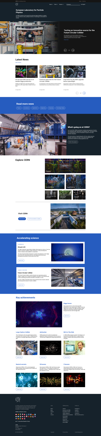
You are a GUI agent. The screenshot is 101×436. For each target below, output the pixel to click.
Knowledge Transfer (66, 411)
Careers (64, 408)
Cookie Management (79, 432)
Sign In (80, 1)
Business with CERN (66, 410)
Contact (52, 414)
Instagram (77, 408)
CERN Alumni (65, 417)
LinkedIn (76, 410)
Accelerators (26, 108)
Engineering (43, 108)
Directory (84, 1)
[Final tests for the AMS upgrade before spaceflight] (74, 77)
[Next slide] (73, 50)
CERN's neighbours (66, 413)
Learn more (21, 260)
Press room (65, 419)
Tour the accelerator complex (34, 218)
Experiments (35, 108)
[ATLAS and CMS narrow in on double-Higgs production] (26, 77)
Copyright (52, 432)
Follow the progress (73, 141)
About (52, 408)
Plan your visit (22, 218)
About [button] (50, 4)
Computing (51, 108)
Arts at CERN (65, 422)
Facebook (77, 413)
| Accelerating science (20, 1)
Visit (51, 413)
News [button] (55, 4)
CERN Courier (65, 420)
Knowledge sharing (60, 108)
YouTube (76, 411)
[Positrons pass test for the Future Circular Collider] (50, 77)
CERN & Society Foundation (68, 414)
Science (60, 4)
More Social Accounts (79, 414)
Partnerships (65, 416)
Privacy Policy (65, 432)
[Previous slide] (65, 50)
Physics (19, 108)
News (52, 410)
